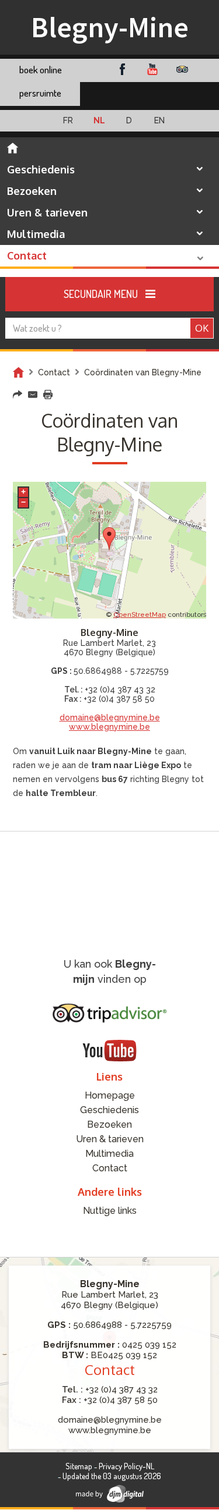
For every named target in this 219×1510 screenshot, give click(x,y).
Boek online (40, 69)
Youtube (152, 69)
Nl (99, 120)
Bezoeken (32, 190)
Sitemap (78, 1466)
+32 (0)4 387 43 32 (120, 689)
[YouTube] (109, 1050)
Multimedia (36, 234)
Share (17, 394)
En (159, 120)
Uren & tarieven (47, 212)
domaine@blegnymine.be (110, 717)
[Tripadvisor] (109, 1013)
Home (18, 372)
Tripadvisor (182, 69)
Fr (68, 120)
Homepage (12, 148)
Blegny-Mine (110, 27)
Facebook (122, 69)
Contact (27, 255)
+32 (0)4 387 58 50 (119, 699)
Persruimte (40, 93)
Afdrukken (48, 394)
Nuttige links (110, 1210)
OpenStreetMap (139, 614)
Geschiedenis (41, 169)
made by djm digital (110, 1493)
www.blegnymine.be (109, 726)
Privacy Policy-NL (126, 1466)
